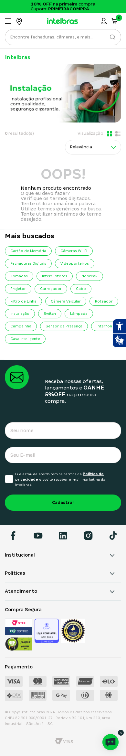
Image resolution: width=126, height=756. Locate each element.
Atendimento (21, 591)
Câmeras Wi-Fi (73, 251)
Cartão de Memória (28, 251)
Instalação (19, 313)
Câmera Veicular (66, 301)
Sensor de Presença (64, 326)
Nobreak (89, 276)
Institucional (20, 555)
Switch (50, 313)
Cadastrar (63, 502)
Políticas (15, 573)
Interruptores (54, 276)
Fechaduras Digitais (28, 263)
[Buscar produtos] (112, 37)
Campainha (20, 326)
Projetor (18, 289)
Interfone (105, 326)
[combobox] (63, 39)
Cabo (81, 289)
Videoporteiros (74, 263)
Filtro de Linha (23, 301)
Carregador (51, 289)
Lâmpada (79, 313)
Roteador (104, 301)
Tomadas (19, 276)
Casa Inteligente (25, 339)
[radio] (109, 133)
